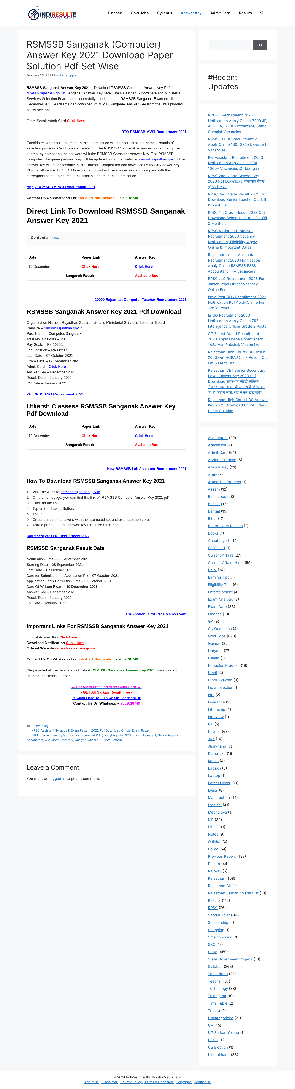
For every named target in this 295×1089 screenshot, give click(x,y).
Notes (213, 834)
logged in (57, 778)
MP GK (214, 827)
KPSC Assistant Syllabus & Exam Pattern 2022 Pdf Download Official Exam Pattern (91, 730)
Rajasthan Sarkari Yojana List (233, 893)
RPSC (213, 908)
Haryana (215, 651)
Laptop (214, 775)
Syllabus (164, 13)
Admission (217, 445)
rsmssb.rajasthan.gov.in (46, 93)
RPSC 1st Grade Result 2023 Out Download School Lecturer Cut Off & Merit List (237, 218)
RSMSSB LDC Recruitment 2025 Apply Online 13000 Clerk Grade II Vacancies (237, 144)
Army (212, 474)
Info (211, 695)
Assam (214, 489)
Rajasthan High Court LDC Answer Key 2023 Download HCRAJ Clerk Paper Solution (238, 405)
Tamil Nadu (218, 974)
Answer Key (191, 13)
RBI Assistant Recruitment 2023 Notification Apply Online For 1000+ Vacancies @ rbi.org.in (235, 163)
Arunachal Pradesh (224, 482)
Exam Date (217, 607)
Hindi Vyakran (220, 680)
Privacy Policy (131, 1082)
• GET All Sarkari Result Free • (106, 692)
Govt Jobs (140, 13)
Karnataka (217, 753)
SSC (211, 944)
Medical (215, 805)
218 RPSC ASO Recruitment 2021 (55, 394)
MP (211, 820)
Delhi (212, 570)
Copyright (184, 1082)
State (212, 952)
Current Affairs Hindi (226, 562)
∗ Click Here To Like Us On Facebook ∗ (106, 698)
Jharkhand (217, 746)
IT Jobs (214, 731)
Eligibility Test (220, 585)
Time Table (217, 1003)
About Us (91, 1082)
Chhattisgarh (219, 540)
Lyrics (213, 790)
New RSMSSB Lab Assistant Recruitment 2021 (146, 469)
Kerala (213, 761)
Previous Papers (222, 856)
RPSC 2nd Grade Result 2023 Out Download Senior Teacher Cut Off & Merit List (237, 199)
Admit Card (220, 13)
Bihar (212, 518)
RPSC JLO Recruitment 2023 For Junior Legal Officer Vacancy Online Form (236, 284)
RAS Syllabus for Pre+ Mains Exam (156, 614)
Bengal (214, 511)
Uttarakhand (219, 1054)
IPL (210, 724)
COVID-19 (216, 548)
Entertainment (220, 592)
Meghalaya (217, 812)
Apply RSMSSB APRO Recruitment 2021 (61, 187)
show (55, 238)
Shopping (216, 930)
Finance (115, 13)
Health (213, 658)
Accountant (218, 438)
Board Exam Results (225, 526)
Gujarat (214, 643)
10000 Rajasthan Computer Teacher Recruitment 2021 (140, 300)
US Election (218, 1047)
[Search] (260, 45)
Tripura (214, 1010)
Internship (216, 709)
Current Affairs (220, 555)
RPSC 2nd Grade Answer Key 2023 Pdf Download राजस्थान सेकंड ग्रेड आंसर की (236, 181)
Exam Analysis (220, 599)
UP (210, 1025)
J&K (211, 739)
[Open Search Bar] (262, 12)
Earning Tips (218, 577)
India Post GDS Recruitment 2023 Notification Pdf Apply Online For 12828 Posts (237, 302)
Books (213, 533)
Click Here (75, 121)
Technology (218, 988)
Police (213, 849)
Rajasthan (216, 878)
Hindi (212, 673)
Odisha (214, 842)
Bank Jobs (217, 496)
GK (210, 621)
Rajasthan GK (220, 886)
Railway (214, 871)
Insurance (216, 702)
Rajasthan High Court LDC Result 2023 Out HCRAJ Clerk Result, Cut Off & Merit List (238, 357)
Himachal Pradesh (224, 665)
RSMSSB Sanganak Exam (142, 99)
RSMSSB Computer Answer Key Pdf (140, 88)
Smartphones (219, 937)
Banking (215, 504)
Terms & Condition (159, 1082)
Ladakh (214, 768)
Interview (216, 717)
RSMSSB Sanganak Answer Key (54, 88)
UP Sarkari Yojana (223, 1032)
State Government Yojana (230, 959)
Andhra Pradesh (222, 460)
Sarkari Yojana (220, 915)
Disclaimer (109, 1082)
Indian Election (220, 687)
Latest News (219, 783)
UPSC (213, 1040)
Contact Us (202, 1082)
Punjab (214, 864)
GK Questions (220, 629)
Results (245, 13)
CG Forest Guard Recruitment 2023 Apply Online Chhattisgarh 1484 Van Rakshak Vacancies (235, 339)
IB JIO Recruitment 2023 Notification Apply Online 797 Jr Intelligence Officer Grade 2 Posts (237, 321)
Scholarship (218, 922)
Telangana (217, 996)
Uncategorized (220, 1018)
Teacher (215, 981)
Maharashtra (219, 797)
